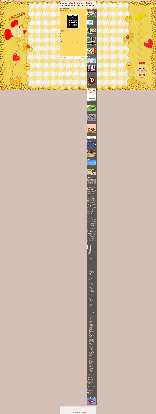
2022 (88, 249)
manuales (92, 226)
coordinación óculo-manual (90, 197)
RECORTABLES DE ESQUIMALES (91, 351)
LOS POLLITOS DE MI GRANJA (91, 314)
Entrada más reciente (63, 57)
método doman (90, 228)
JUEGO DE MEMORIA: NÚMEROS (91, 353)
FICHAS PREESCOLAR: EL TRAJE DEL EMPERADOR (91, 325)
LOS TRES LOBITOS (91, 331)
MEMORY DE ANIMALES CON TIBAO (91, 298)
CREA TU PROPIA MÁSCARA (91, 301)
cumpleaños (88, 199)
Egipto (90, 203)
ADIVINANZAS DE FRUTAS (91, 276)
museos (88, 229)
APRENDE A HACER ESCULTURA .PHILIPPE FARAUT (91, 362)
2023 (88, 248)
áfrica (94, 189)
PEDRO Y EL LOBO (91, 288)
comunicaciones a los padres (90, 195)
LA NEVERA (90, 302)
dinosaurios (90, 201)
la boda (88, 218)
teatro (91, 239)
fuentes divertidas (90, 211)
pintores (91, 233)
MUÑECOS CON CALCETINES (91, 360)
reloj (94, 235)
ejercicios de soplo (92, 204)
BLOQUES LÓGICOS (91, 279)
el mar (93, 205)
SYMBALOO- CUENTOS (91, 271)
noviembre (90, 259)
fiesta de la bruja (94, 210)
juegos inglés (93, 217)
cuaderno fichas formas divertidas (91, 198)
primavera (88, 234)
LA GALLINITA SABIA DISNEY (91, 336)
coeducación (93, 194)
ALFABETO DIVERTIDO (90, 390)
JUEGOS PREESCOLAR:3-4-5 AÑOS (91, 316)
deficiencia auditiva (90, 200)
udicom (90, 240)
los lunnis (91, 224)
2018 (88, 253)
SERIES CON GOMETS (91, 272)
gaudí (94, 211)
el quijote (89, 206)
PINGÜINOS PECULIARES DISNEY (91, 334)
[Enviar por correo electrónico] (69, 30)
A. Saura (88, 187)
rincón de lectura (93, 236)
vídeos (95, 240)
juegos (95, 215)
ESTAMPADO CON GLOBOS (91, 346)
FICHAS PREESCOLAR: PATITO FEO (91, 318)
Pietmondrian (93, 232)
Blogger (85, 412)
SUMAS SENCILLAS (91, 289)
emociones (95, 207)
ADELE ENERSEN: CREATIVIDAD (91, 275)
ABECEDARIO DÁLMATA (90, 344)
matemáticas (89, 227)
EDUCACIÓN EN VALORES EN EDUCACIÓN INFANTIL (91, 294)
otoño (89, 231)
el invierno (88, 205)
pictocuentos (88, 232)
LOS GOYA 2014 (91, 328)
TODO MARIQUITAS (91, 299)
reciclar (92, 235)
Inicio (73, 57)
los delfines (88, 224)
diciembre (90, 258)
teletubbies (94, 239)
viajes (92, 240)
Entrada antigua (83, 57)
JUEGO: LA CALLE (91, 354)
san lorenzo (92, 238)
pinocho (88, 233)
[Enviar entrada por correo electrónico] (68, 30)
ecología (90, 202)
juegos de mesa (89, 217)
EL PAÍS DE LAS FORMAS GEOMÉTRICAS (91, 321)
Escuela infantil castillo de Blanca (76, 3)
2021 (88, 250)
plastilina (95, 233)
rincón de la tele (88, 236)
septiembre (90, 261)
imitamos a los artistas (91, 214)
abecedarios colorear (93, 187)
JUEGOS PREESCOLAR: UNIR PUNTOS (91, 312)
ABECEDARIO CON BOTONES (91, 365)
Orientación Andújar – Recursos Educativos (91, 377)
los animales (93, 223)
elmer (92, 207)
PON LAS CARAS (91, 290)
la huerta (94, 219)
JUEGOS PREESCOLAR (91, 340)
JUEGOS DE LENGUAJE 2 (90, 330)
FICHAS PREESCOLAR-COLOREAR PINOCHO (91, 327)
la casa (94, 218)
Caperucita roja (89, 193)
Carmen (63, 41)
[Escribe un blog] (70, 30)
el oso (95, 205)
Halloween (88, 213)
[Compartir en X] (71, 30)
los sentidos (91, 225)
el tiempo (92, 206)
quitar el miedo (92, 234)
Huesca (94, 213)
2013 (88, 374)
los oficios (94, 224)
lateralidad (93, 221)
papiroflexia (92, 231)
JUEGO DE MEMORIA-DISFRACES (91, 283)
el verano (89, 207)
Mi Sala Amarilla (90, 381)
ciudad (87, 194)
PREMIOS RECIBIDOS (91, 339)
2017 (88, 254)
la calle (91, 218)
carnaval (94, 193)
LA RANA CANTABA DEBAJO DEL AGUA (91, 278)
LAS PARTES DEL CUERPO (91, 322)
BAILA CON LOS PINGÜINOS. (91, 366)
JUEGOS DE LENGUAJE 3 (90, 310)
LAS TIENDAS (90, 358)
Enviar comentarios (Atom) (74, 60)
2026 (88, 245)
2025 (88, 246)
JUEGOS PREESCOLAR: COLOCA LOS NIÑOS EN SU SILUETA (91, 370)
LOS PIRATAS (90, 296)
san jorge (88, 238)
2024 (88, 247)
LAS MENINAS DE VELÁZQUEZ (91, 348)
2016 (88, 255)
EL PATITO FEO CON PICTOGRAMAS (91, 270)
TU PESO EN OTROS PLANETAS (91, 292)
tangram (88, 239)
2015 (88, 256)
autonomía (88, 191)
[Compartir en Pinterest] (72, 30)
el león (91, 205)
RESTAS (90, 363)
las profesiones (89, 221)
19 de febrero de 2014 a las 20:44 (68, 41)
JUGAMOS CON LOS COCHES (91, 357)
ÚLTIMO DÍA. (89, 393)
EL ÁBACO (90, 273)
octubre (90, 260)
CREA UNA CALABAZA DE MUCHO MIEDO (91, 368)
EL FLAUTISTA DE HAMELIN (91, 287)
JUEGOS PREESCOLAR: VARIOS (91, 281)
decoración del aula (94, 199)
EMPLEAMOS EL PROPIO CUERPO (91, 349)
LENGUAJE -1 (90, 332)
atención (93, 190)
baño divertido (94, 191)
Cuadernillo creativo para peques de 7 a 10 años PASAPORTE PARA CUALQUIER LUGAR (92, 379)
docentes (64, 31)
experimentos (88, 209)
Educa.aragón (93, 202)
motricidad (94, 228)
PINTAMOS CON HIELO (91, 341)
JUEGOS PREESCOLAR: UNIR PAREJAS (91, 306)
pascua (95, 231)
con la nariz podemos (90, 196)
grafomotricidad (92, 212)
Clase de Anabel (90, 392)
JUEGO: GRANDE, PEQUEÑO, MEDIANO (91, 308)
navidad (95, 229)
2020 (88, 251)
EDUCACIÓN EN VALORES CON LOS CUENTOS (91, 285)
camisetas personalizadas (90, 192)
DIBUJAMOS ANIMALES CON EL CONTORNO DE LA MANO (91, 304)
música (91, 229)
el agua (95, 204)
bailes (91, 191)
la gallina (91, 219)
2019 (88, 252)
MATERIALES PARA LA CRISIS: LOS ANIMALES (91, 338)
